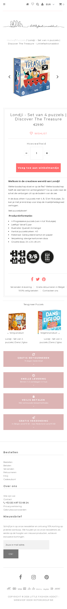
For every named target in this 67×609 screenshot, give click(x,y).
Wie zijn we (9, 496)
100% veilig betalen (28, 290)
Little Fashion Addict (44, 596)
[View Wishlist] (32, 4)
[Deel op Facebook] (32, 280)
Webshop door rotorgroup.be (33, 600)
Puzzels (21, 40)
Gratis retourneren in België (50, 287)
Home (10, 40)
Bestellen (8, 462)
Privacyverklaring (12, 506)
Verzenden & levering (21, 287)
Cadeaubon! (9, 479)
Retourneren (9, 472)
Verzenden (8, 469)
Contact (7, 499)
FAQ (5, 476)
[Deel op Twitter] (38, 280)
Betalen (7, 465)
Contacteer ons (50, 290)
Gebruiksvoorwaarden (14, 509)
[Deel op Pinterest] (44, 280)
